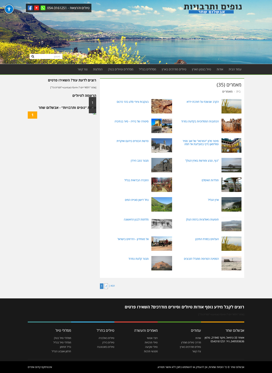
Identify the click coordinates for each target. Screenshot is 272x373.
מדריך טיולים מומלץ (191, 342)
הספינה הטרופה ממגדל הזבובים (201, 258)
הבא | (112, 285)
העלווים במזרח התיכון (207, 239)
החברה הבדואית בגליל (136, 180)
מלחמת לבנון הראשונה (136, 219)
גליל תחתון (65, 347)
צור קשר (83, 69)
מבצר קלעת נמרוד (138, 258)
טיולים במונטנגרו (105, 347)
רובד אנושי (152, 338)
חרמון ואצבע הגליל (61, 351)
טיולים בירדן (108, 342)
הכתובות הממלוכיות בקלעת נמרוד (200, 121)
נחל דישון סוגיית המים (137, 200)
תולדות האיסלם (210, 180)
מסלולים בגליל (147, 69)
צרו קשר (196, 351)
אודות (220, 69)
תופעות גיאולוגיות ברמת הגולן (202, 219)
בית (238, 91)
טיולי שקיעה (151, 347)
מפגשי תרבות (151, 351)
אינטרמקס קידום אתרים (40, 367)
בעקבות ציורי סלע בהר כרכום (133, 101)
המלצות (98, 69)
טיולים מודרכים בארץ (174, 69)
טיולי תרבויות (151, 342)
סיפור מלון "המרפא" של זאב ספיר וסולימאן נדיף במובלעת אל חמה (201, 142)
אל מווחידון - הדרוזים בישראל (133, 239)
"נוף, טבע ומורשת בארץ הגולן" (202, 160)
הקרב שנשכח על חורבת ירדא (203, 101)
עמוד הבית (235, 69)
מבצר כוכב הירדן (140, 160)
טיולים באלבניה (106, 338)
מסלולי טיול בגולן (62, 338)
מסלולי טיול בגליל (62, 342)
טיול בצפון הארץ (201, 69)
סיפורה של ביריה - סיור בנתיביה (132, 121)
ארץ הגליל (213, 200)
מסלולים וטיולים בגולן (120, 69)
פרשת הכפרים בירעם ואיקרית (133, 141)
